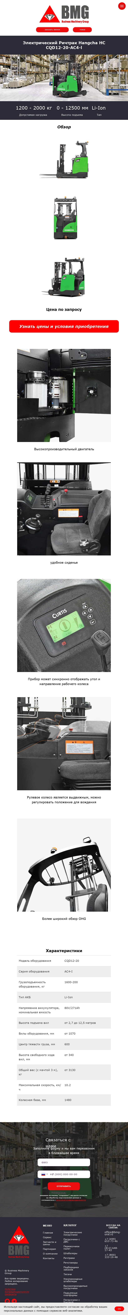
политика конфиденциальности (17, 1290)
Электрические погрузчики (73, 1233)
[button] (52, 29)
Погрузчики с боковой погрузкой (72, 1302)
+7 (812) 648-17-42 (111, 1248)
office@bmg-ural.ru (113, 1233)
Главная (48, 1233)
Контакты (48, 1258)
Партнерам (49, 1249)
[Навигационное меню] (122, 6)
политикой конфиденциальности (71, 1200)
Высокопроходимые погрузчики (75, 1287)
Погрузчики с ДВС (72, 1240)
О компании (50, 1253)
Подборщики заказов (71, 1268)
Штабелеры (70, 1253)
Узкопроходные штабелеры (73, 1280)
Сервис (47, 1237)
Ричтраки (69, 1258)
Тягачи (68, 1274)
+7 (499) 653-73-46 (111, 1240)
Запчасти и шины (49, 1243)
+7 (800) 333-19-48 (111, 1256)
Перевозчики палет (71, 1247)
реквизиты (11, 1294)
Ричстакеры (71, 1262)
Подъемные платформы (70, 1294)
